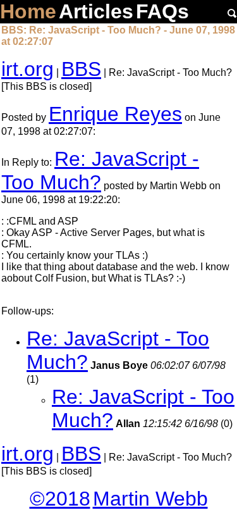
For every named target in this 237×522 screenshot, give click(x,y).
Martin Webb (150, 498)
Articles (96, 11)
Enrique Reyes (115, 114)
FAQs (162, 11)
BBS (81, 69)
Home (28, 11)
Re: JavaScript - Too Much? (100, 170)
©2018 (60, 498)
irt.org (27, 69)
